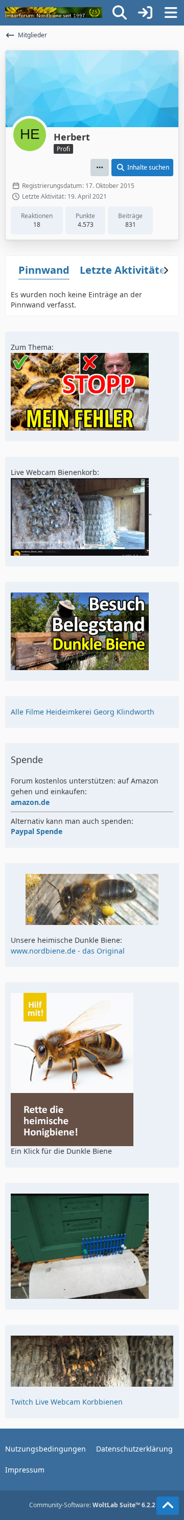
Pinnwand (44, 270)
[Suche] (119, 13)
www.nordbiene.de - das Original (68, 951)
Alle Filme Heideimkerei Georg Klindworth (82, 712)
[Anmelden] (145, 13)
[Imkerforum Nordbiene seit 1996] (53, 13)
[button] (99, 167)
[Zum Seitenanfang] (167, 1506)
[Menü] (170, 13)
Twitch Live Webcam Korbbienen (67, 1402)
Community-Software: (92, 1505)
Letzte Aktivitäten (126, 270)
